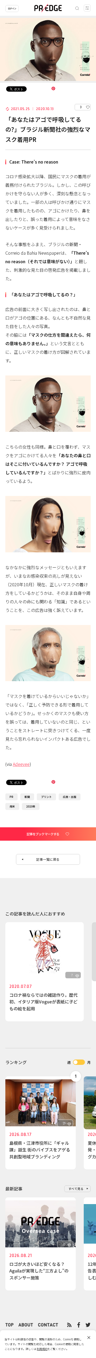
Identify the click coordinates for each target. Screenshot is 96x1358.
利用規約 (42, 1349)
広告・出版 (69, 797)
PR (11, 797)
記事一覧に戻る (48, 859)
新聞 (27, 797)
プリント (46, 797)
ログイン (12, 8)
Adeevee (21, 764)
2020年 (30, 806)
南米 (12, 806)
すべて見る (76, 1188)
